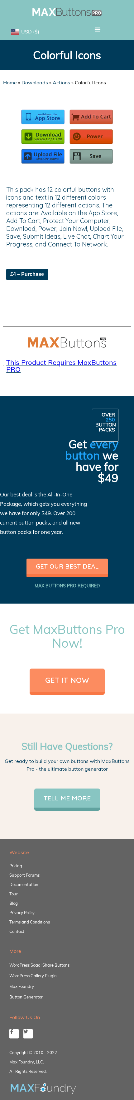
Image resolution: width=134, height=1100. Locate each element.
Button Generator (26, 996)
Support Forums (24, 875)
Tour (13, 893)
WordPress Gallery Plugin (33, 975)
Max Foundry (21, 986)
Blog (13, 903)
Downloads (35, 82)
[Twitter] (28, 1033)
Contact (16, 931)
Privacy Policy (22, 912)
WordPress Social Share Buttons (39, 965)
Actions (61, 82)
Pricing (15, 865)
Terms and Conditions (29, 921)
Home (10, 82)
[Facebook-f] (14, 1033)
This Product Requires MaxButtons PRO (61, 366)
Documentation (23, 884)
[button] (97, 29)
